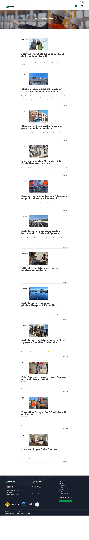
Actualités (61, 487)
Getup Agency (28, 513)
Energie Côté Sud (64, 493)
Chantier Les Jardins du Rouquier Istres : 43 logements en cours (41, 89)
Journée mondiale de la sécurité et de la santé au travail (42, 54)
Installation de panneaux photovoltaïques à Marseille (38, 304)
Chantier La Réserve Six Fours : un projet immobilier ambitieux (41, 127)
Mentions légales (8, 513)
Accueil (60, 481)
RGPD (13, 513)
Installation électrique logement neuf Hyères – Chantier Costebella (44, 341)
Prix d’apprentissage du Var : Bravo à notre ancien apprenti (43, 378)
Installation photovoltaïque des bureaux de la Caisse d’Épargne (40, 232)
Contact (60, 491)
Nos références (62, 485)
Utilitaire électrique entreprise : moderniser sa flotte (40, 269)
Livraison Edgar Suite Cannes (39, 449)
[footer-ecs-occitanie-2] (37, 480)
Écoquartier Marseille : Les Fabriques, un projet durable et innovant (44, 197)
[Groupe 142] (9, 7)
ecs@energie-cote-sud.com (13, 494)
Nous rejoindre (62, 489)
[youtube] (80, 2)
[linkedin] (83, 2)
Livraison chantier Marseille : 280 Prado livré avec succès (41, 162)
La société (61, 483)
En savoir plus (64, 68)
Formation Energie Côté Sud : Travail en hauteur (43, 413)
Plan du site (17, 513)
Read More (65, 282)
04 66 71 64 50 (37, 491)
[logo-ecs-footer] (10, 480)
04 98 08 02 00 (10, 492)
